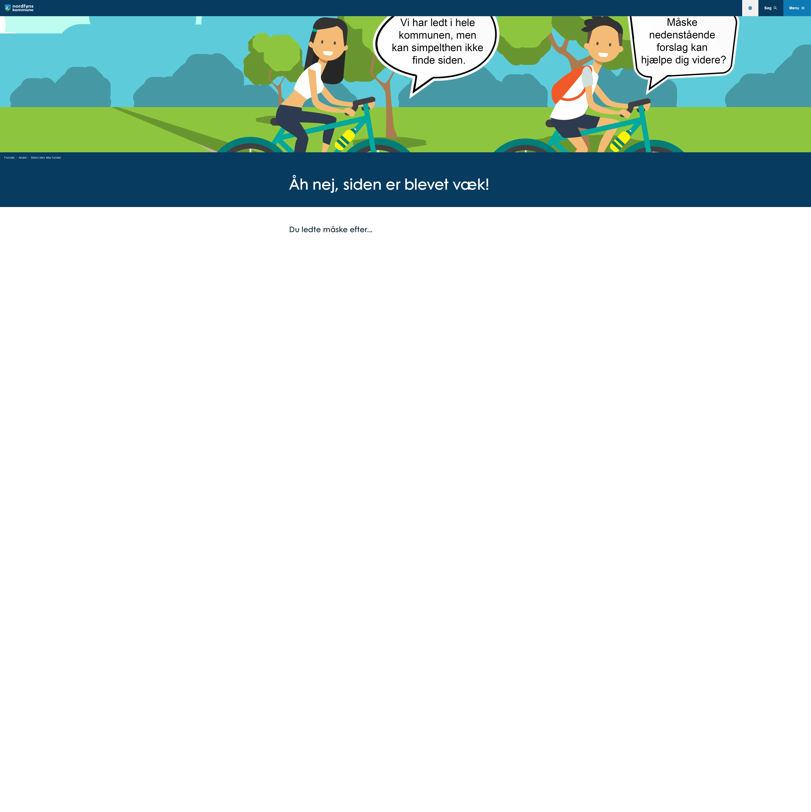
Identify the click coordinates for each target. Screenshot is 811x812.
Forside (9, 157)
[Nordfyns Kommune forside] (19, 8)
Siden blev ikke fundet (46, 157)
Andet (23, 157)
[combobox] (750, 8)
